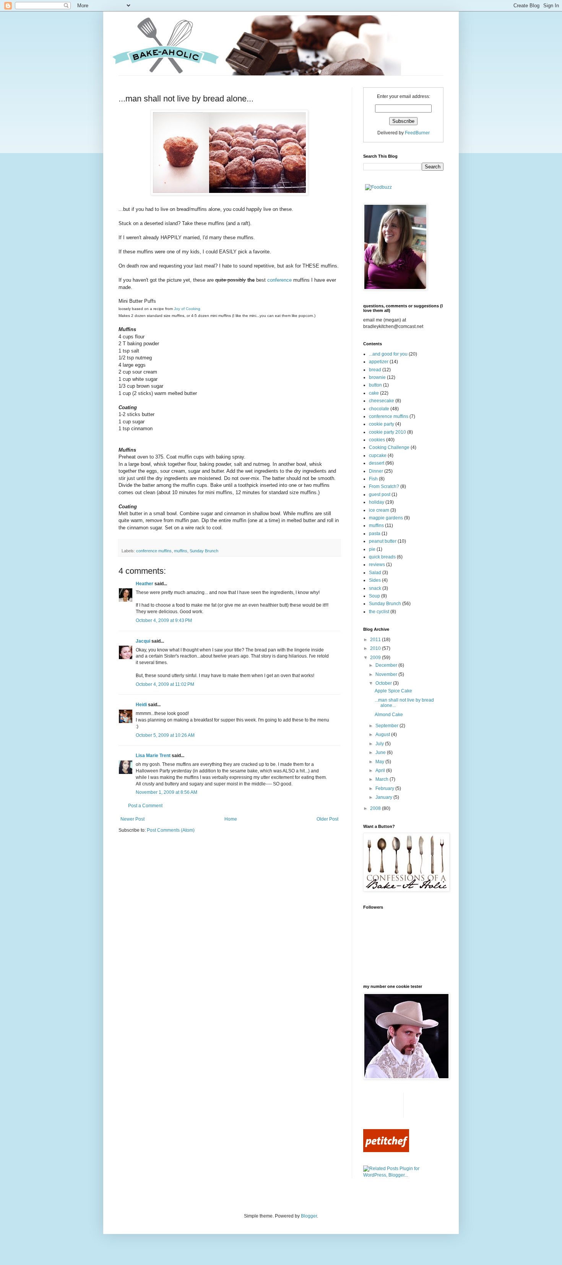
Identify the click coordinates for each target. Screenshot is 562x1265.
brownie (377, 377)
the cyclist (379, 611)
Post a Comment (145, 805)
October (384, 683)
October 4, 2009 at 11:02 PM (165, 684)
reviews (377, 564)
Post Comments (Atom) (171, 830)
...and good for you (388, 354)
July (380, 743)
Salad (375, 572)
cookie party (381, 424)
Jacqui (143, 641)
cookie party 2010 (387, 432)
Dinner (376, 471)
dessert (376, 463)
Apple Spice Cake (393, 691)
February (385, 788)
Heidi (141, 704)
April (380, 770)
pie (372, 549)
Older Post (327, 819)
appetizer (378, 361)
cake (374, 393)
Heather (144, 583)
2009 (376, 657)
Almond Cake (389, 714)
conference (279, 280)
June (381, 752)
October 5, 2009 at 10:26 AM (165, 735)
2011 (376, 639)
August (383, 734)
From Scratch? (384, 486)
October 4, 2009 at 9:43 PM (164, 620)
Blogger (309, 1216)
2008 (376, 808)
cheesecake (381, 400)
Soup (374, 596)
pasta (374, 533)
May (380, 761)
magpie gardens (386, 518)
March (382, 779)
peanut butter (382, 541)
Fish (373, 479)
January (384, 797)
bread (375, 369)
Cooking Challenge (389, 447)
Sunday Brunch (204, 550)
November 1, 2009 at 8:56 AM (166, 792)
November (386, 674)
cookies (377, 439)
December (386, 665)
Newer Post (132, 819)
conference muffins (154, 550)
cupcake (378, 455)
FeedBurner (417, 132)
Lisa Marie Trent (153, 755)
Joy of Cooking (187, 309)
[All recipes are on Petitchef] (386, 1150)
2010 (376, 648)
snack (375, 588)
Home (230, 819)
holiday (376, 502)
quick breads (382, 557)
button (375, 385)
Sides (375, 580)
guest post (379, 494)
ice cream (379, 510)
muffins (180, 550)
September (387, 725)
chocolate (379, 408)
